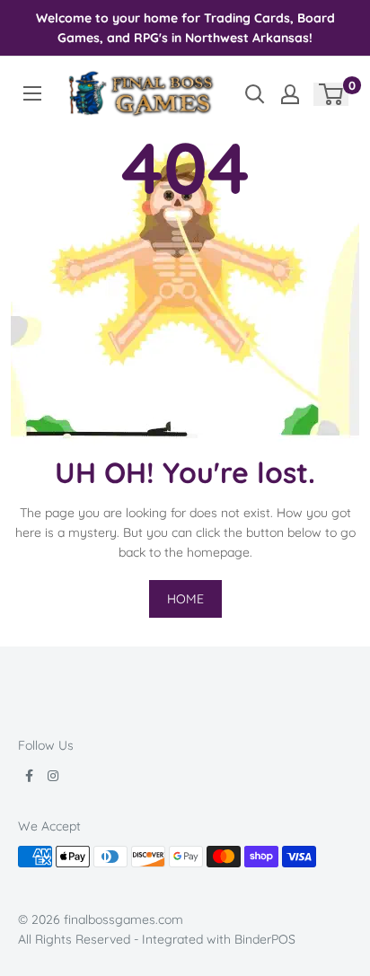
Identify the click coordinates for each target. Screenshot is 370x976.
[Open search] (255, 94)
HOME (185, 599)
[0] (331, 94)
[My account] (290, 94)
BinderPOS (264, 939)
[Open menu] (32, 93)
